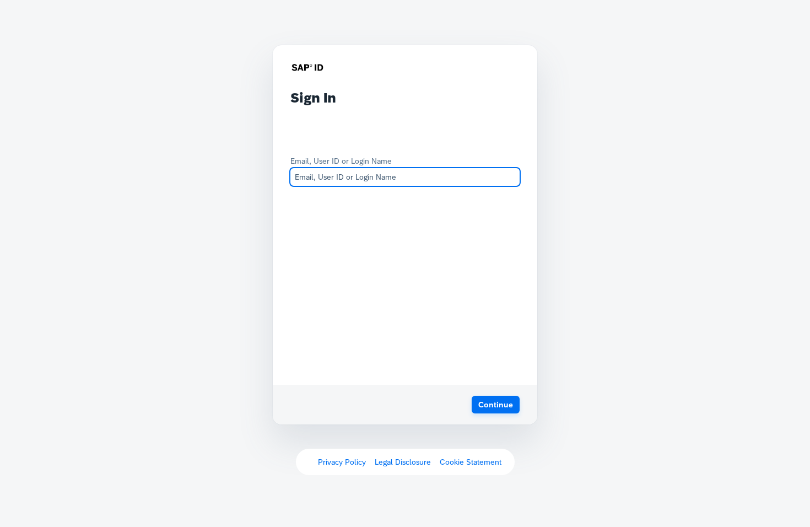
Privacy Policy (342, 462)
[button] (496, 404)
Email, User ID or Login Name (341, 161)
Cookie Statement (470, 462)
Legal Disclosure (403, 462)
